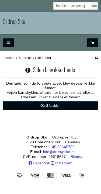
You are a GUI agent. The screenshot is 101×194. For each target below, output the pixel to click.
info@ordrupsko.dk (59, 152)
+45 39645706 (62, 147)
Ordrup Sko (14, 22)
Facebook (41, 163)
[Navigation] (8, 42)
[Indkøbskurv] (92, 42)
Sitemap (78, 156)
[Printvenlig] (96, 58)
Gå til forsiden (50, 106)
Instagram (63, 163)
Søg (94, 5)
